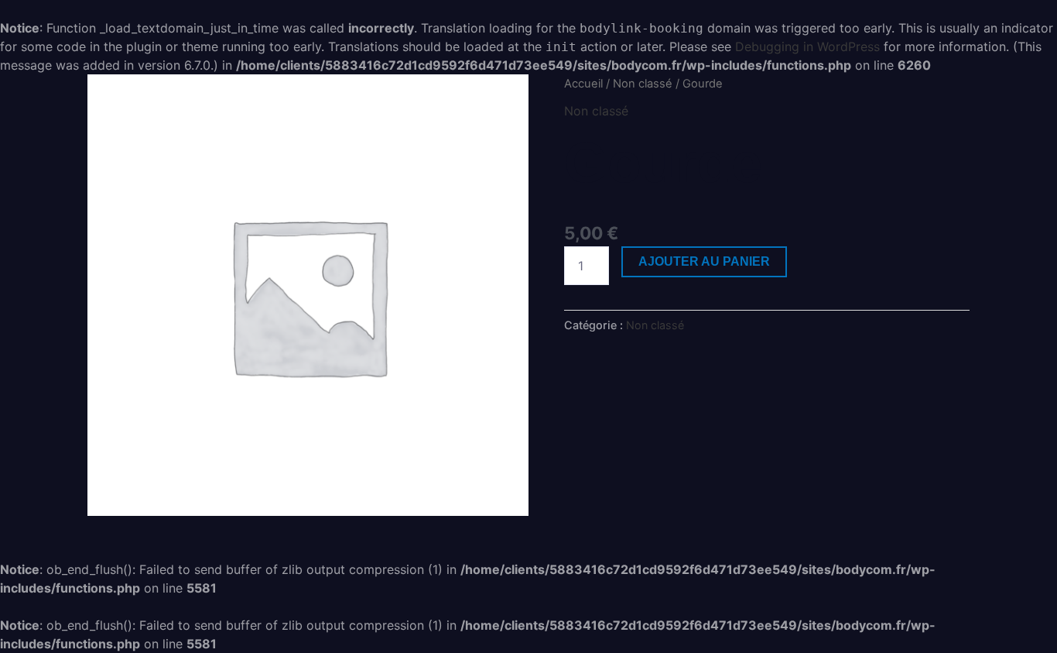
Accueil (583, 84)
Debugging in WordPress (807, 46)
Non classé (642, 84)
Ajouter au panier (704, 261)
